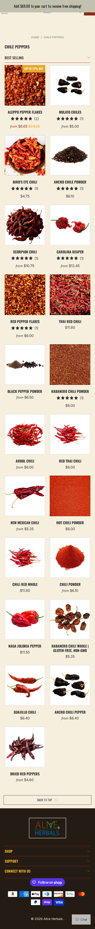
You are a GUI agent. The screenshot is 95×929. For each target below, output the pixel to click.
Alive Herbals (53, 919)
